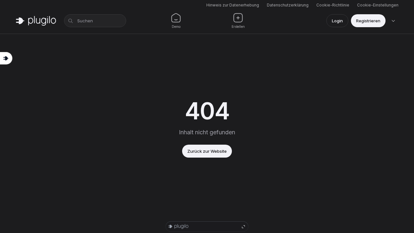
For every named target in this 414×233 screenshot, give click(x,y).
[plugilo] (36, 21)
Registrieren (368, 20)
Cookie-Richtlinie (332, 5)
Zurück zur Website (207, 151)
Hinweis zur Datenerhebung (232, 5)
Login (337, 20)
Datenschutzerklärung (288, 5)
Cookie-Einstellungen (377, 5)
